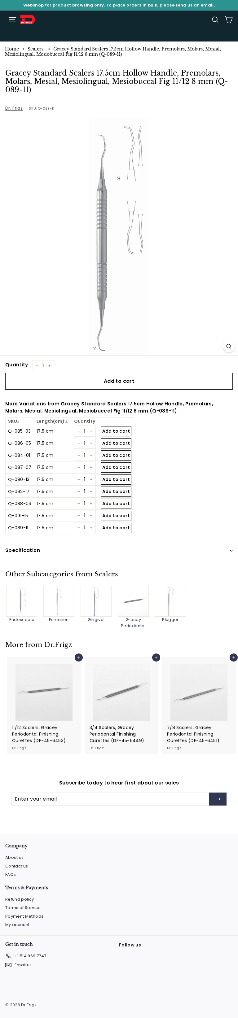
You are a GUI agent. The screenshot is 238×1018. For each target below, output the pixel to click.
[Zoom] (229, 346)
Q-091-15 (18, 516)
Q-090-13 (19, 479)
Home (12, 49)
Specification (22, 550)
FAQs (10, 874)
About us (14, 857)
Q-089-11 (18, 528)
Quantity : (18, 364)
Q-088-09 (20, 503)
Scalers (35, 49)
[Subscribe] (218, 799)
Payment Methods (24, 916)
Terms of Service (23, 908)
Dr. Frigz (14, 108)
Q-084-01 (19, 455)
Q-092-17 (19, 491)
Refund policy (19, 899)
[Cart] (228, 20)
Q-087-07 (20, 467)
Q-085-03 (19, 431)
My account (17, 925)
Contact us (16, 866)
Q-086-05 (19, 443)
